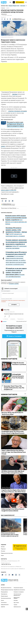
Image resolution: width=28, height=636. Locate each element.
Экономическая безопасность (17, 594)
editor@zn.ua (22, 568)
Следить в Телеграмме (15, 336)
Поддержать (20, 2)
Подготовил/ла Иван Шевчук (8, 208)
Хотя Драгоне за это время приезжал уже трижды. (16, 220)
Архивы (3, 546)
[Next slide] (26, 6)
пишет (3, 146)
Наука (2, 600)
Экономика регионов (6, 598)
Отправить (14, 304)
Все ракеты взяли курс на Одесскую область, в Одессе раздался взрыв (15, 124)
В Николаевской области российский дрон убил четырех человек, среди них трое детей (9, 534)
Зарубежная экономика (19, 589)
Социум (15, 598)
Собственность (17, 606)
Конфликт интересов (19, 592)
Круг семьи (16, 602)
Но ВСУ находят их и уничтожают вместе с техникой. (16, 232)
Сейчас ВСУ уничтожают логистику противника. (16, 244)
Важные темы (4, 5)
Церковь (3, 606)
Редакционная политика (7, 553)
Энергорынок (4, 594)
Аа (13, 2)
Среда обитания (4, 604)
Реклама (3, 551)
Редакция (3, 548)
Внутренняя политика (6, 587)
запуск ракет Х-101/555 (8, 190)
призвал (15, 94)
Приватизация (4, 596)
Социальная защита (18, 587)
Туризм (15, 604)
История (16, 600)
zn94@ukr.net (18, 566)
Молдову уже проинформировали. (16, 272)
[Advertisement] (14, 77)
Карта (2, 555)
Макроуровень (4, 592)
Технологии (4, 602)
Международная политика (7, 589)
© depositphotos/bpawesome (7, 37)
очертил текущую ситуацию (17, 111)
